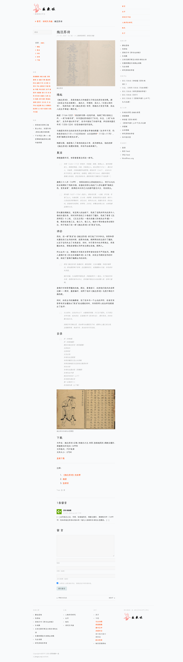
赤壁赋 (39, 93)
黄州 (43, 99)
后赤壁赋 (125, 130)
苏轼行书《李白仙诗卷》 (131, 53)
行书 (41, 83)
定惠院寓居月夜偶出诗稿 (131, 63)
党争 (34, 93)
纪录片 (39, 102)
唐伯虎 (42, 86)
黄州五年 (98, 628)
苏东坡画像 (67, 510)
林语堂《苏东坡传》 (130, 119)
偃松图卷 (125, 45)
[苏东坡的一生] (48, 8)
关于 (123, 33)
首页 (123, 6)
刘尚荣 (45, 109)
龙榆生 (42, 96)
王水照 (46, 83)
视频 (36, 99)
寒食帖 (48, 99)
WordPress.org (128, 158)
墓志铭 (48, 80)
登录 (124, 148)
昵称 (58, 563)
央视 (49, 109)
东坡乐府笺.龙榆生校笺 (131, 112)
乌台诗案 (125, 67)
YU (71, 36)
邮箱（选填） (61, 571)
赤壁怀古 (98, 631)
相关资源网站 (100, 643)
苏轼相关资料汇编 (42, 125)
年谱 (46, 86)
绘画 (40, 80)
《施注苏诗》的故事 (72, 475)
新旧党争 (98, 640)
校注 (34, 83)
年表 (40, 89)
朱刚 (41, 76)
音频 (34, 102)
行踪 (43, 80)
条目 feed (126, 151)
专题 (36, 89)
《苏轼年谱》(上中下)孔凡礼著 (134, 123)
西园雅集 (36, 76)
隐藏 (42, 43)
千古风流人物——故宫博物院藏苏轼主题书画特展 (43, 139)
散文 (43, 89)
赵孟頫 (39, 105)
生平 (123, 12)
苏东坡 (37, 96)
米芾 (40, 99)
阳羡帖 (124, 49)
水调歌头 (48, 105)
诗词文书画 (126, 17)
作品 (38, 86)
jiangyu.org (38, 657)
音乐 (43, 93)
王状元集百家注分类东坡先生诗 (134, 59)
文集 (48, 76)
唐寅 (34, 80)
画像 (38, 83)
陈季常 (35, 109)
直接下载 (61, 458)
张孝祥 (66, 483)
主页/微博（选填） (63, 579)
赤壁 (44, 76)
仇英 (46, 96)
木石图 (35, 112)
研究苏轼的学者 (128, 70)
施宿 (65, 479)
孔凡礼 (44, 102)
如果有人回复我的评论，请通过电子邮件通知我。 (76, 583)
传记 (43, 105)
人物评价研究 (127, 22)
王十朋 (40, 109)
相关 (123, 28)
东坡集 (124, 56)
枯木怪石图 (126, 137)
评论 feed (126, 155)
